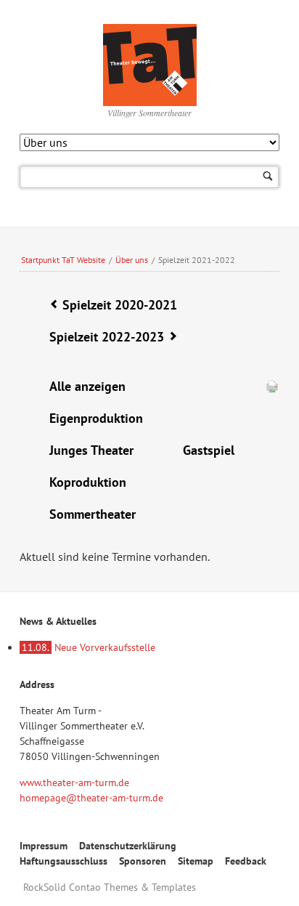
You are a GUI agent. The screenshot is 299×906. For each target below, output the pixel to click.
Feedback (245, 860)
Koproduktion (87, 482)
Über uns (131, 259)
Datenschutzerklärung (127, 845)
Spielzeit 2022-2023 (106, 336)
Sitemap (195, 860)
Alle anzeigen (87, 386)
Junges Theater (91, 450)
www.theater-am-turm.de (74, 782)
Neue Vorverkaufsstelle (88, 647)
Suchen (268, 176)
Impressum (43, 845)
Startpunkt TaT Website (63, 259)
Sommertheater (92, 514)
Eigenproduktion (96, 418)
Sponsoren (142, 860)
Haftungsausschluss (63, 860)
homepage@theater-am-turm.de (91, 797)
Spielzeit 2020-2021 (119, 304)
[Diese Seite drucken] (272, 389)
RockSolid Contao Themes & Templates (109, 887)
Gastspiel (208, 450)
